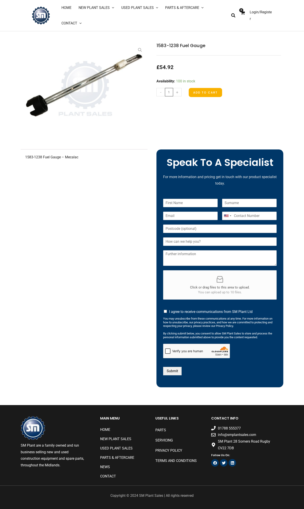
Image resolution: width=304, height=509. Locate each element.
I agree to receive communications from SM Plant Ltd (211, 312)
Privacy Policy (168, 450)
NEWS (105, 467)
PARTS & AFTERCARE (117, 457)
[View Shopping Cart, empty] (242, 15)
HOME (105, 429)
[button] (233, 15)
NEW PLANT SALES (115, 439)
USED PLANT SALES (116, 448)
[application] (112, 8)
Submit (172, 371)
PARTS (160, 430)
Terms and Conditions (176, 461)
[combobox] (227, 216)
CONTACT (108, 476)
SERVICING (164, 440)
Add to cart (205, 92)
